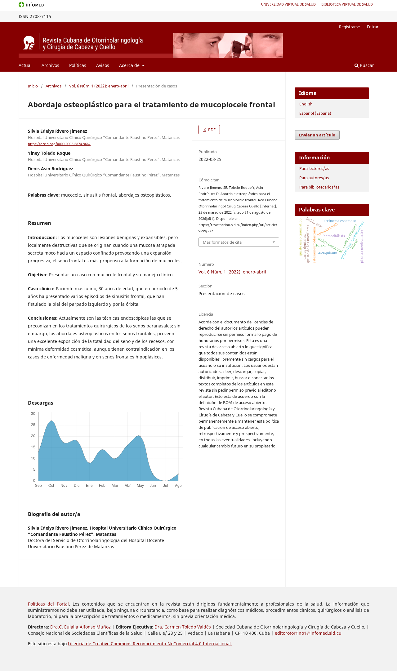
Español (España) (315, 113)
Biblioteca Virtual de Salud (347, 4)
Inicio (33, 86)
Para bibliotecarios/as (319, 187)
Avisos (102, 65)
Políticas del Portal (48, 604)
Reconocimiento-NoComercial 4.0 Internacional (182, 644)
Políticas (77, 65)
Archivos (50, 65)
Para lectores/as (314, 168)
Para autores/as (314, 177)
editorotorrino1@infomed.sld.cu (308, 633)
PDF (211, 129)
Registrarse (349, 26)
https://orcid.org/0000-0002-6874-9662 (59, 144)
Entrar (372, 26)
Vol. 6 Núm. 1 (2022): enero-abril (98, 86)
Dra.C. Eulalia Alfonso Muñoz (80, 627)
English (306, 104)
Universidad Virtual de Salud (288, 4)
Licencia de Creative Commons (100, 644)
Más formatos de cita (222, 242)
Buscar (366, 65)
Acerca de (130, 65)
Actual (25, 65)
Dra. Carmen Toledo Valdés (182, 627)
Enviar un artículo (317, 135)
